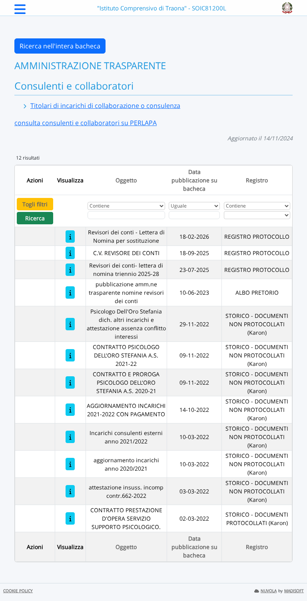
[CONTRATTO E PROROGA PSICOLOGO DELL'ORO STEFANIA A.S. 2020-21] (70, 382)
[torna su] (290, 576)
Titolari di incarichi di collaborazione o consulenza (105, 105)
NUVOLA (269, 590)
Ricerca (35, 218)
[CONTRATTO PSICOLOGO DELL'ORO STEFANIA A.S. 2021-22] (70, 355)
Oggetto (126, 180)
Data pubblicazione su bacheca (194, 180)
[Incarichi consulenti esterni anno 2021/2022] (70, 437)
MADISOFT (294, 590)
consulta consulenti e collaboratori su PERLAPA (85, 122)
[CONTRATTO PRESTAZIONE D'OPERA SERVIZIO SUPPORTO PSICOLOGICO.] (70, 518)
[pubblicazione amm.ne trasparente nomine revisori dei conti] (70, 292)
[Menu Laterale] (20, 11)
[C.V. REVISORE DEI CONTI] (70, 253)
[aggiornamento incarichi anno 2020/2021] (70, 464)
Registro (257, 180)
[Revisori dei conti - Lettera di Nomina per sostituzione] (70, 236)
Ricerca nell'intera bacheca (60, 46)
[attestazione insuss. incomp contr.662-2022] (70, 491)
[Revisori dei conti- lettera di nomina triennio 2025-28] (70, 270)
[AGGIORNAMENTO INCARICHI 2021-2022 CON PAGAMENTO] (70, 409)
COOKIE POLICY (18, 590)
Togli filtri (35, 204)
